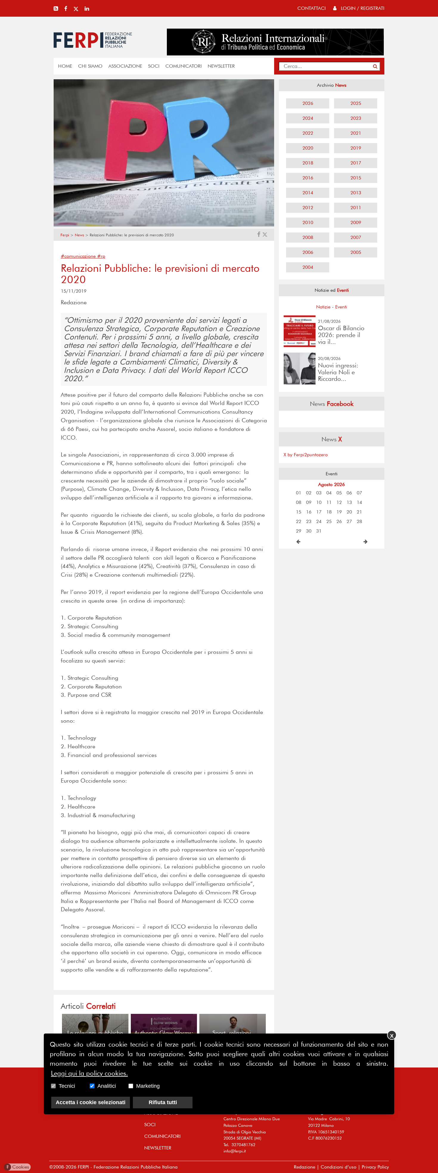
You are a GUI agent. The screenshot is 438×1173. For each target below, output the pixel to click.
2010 (307, 222)
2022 (307, 133)
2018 (307, 163)
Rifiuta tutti (163, 1102)
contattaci (311, 8)
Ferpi (64, 235)
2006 (307, 252)
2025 (355, 103)
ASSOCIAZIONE (125, 66)
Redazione (304, 1167)
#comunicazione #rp (83, 256)
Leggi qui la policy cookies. (89, 1073)
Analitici (106, 1086)
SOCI (153, 66)
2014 (307, 193)
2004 (307, 267)
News (79, 235)
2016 (307, 178)
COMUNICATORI (183, 66)
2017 (355, 163)
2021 (355, 133)
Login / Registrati (361, 8)
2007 (355, 237)
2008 (307, 237)
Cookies (17, 1167)
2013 (355, 193)
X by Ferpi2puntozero (306, 454)
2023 (355, 118)
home (65, 66)
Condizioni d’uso (338, 1167)
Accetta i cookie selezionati (90, 1102)
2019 (355, 148)
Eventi (341, 307)
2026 (307, 103)
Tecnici (67, 1086)
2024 (307, 118)
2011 (355, 207)
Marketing (148, 1086)
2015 (355, 178)
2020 (307, 148)
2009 (355, 222)
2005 (355, 252)
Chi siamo (90, 66)
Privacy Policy (375, 1167)
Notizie (323, 307)
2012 (307, 207)
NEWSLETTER (221, 66)
